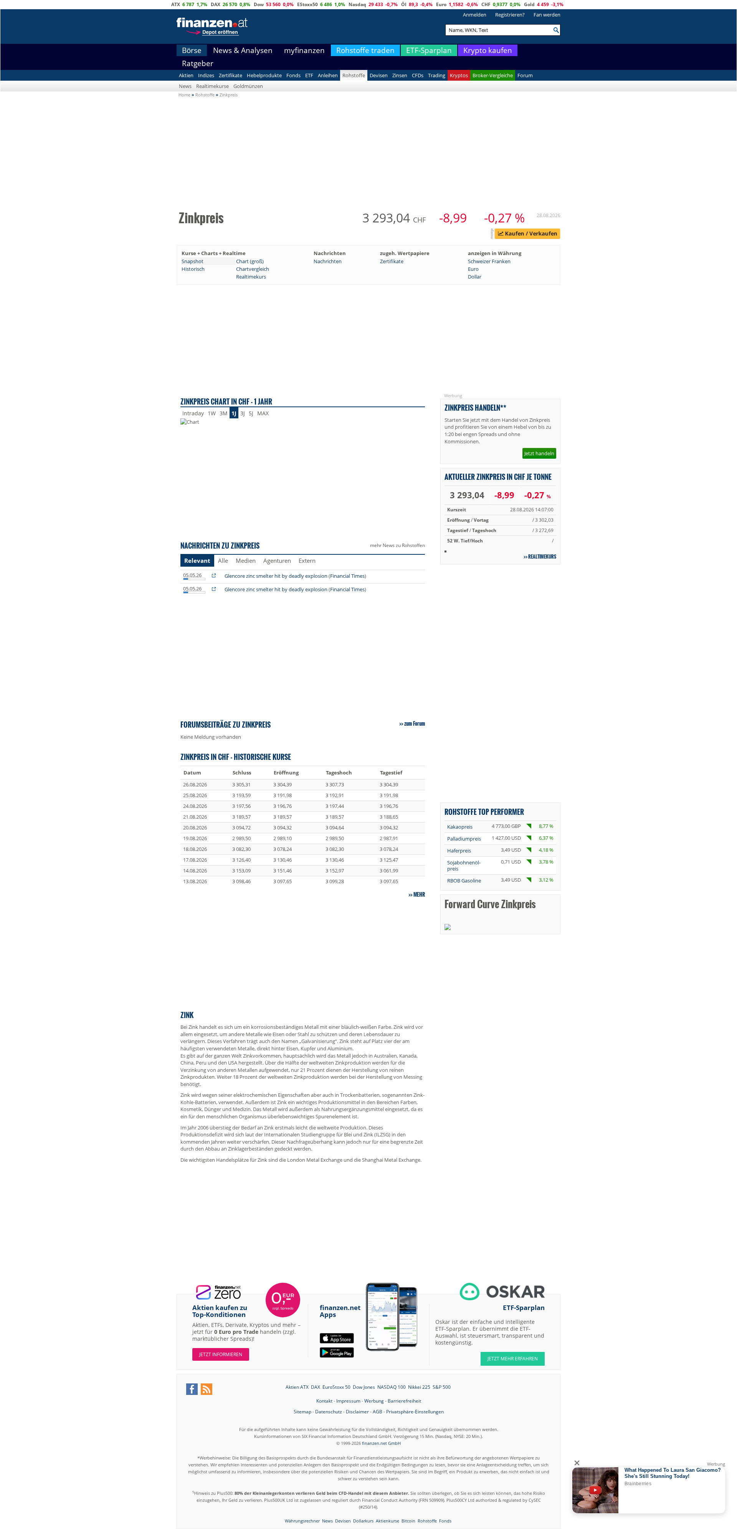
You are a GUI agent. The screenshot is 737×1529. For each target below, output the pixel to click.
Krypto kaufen (487, 50)
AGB (377, 1411)
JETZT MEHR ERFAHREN (512, 1358)
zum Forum (414, 723)
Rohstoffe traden (365, 50)
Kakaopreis (460, 826)
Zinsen (399, 75)
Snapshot (192, 261)
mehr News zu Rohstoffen (397, 545)
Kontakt (324, 1401)
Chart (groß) (250, 261)
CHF (486, 4)
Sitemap (302, 1411)
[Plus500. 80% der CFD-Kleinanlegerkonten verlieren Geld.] (527, 234)
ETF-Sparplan (429, 50)
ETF (309, 75)
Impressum (348, 1401)
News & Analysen (243, 50)
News (185, 86)
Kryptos (459, 75)
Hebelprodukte (264, 75)
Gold (529, 4)
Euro (441, 4)
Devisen (379, 75)
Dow (259, 4)
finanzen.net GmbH (381, 1443)
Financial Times (347, 575)
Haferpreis (459, 850)
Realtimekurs (251, 276)
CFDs (417, 75)
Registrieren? (510, 14)
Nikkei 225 (419, 1387)
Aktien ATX (297, 1387)
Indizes (206, 75)
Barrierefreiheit (404, 1401)
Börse (192, 50)
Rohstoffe (353, 75)
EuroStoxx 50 (336, 1387)
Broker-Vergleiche (493, 75)
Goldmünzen (248, 86)
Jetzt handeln (539, 453)
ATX (175, 4)
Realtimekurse (212, 86)
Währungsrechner (302, 1521)
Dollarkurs (363, 1521)
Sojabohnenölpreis (464, 865)
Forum (525, 75)
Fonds (293, 75)
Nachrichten (328, 261)
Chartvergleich (252, 268)
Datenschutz (328, 1411)
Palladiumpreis (464, 838)
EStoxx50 (307, 4)
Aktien (186, 75)
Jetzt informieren (220, 1354)
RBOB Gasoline (464, 880)
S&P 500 (442, 1387)
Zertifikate (230, 75)
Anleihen (328, 75)
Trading (436, 75)
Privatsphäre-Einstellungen (415, 1411)
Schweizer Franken (489, 261)
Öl (404, 4)
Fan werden (547, 14)
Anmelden (474, 14)
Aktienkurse (387, 1521)
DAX (215, 4)
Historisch (193, 268)
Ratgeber (197, 63)
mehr (419, 894)
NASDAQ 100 (391, 1387)
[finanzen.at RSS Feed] (206, 1389)
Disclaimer (357, 1411)
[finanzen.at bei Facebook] (192, 1389)
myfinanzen (304, 50)
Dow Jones (364, 1387)
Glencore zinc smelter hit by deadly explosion (276, 575)
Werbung (374, 1401)
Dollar (474, 276)
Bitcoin (408, 1521)
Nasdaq (357, 4)
